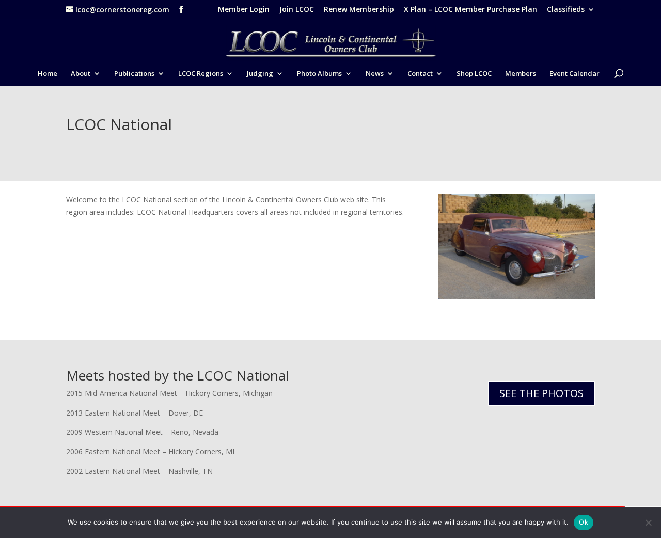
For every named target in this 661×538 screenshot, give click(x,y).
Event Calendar (574, 74)
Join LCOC (296, 10)
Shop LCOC (474, 74)
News (375, 74)
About (80, 74)
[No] (648, 522)
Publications (134, 74)
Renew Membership (359, 10)
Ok (583, 522)
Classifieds (566, 10)
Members (520, 74)
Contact (420, 74)
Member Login (244, 10)
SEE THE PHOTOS (541, 393)
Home (47, 74)
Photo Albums (319, 74)
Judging (260, 74)
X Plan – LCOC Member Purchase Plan (470, 10)
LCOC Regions (200, 74)
